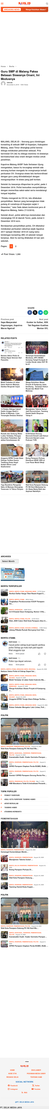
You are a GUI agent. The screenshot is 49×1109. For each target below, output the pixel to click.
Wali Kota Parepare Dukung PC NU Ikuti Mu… (20, 748)
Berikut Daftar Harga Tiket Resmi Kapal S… (27, 593)
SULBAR (12, 678)
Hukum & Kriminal (31, 628)
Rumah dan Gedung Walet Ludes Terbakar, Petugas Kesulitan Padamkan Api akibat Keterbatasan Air (11, 436)
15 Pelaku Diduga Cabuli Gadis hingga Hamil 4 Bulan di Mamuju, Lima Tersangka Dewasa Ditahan (12, 412)
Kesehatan (18, 609)
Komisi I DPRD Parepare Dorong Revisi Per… (28, 775)
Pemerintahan (19, 746)
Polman (32, 781)
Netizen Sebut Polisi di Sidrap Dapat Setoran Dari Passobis (11, 357)
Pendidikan (19, 781)
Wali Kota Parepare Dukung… (21, 878)
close (27, 1061)
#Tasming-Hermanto (13, 811)
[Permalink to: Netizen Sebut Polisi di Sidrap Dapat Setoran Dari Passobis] (12, 347)
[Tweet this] (35, 312)
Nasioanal (18, 753)
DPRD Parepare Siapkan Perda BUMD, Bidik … (28, 766)
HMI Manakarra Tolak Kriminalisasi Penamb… (28, 783)
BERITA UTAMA (19, 591)
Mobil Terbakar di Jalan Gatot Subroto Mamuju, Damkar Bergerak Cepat (10, 384)
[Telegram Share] (40, 312)
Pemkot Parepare (12, 795)
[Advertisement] (24, 38)
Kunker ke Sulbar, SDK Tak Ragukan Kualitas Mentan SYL (37, 324)
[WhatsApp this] (45, 312)
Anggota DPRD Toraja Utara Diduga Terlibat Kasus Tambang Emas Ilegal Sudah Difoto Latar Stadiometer (12, 462)
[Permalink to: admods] (3, 83)
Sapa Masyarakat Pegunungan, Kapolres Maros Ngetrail (11, 324)
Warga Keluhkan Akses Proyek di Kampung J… (27, 689)
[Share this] (29, 312)
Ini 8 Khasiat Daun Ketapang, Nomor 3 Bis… (27, 612)
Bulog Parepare (21, 865)
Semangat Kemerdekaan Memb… (14, 852)
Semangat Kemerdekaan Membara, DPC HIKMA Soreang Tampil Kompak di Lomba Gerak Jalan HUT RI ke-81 (36, 359)
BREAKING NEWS (30, 591)
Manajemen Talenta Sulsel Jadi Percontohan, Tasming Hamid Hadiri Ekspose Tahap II (37, 412)
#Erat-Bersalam (11, 803)
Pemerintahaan (9, 818)
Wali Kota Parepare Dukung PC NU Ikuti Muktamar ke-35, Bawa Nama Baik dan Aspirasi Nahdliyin (37, 488)
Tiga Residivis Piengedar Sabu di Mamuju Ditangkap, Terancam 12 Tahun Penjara (12, 487)
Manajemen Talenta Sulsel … (21, 859)
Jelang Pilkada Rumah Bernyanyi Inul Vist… (27, 630)
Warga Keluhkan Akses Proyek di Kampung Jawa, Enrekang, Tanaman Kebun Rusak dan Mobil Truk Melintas (37, 386)
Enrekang (13, 686)
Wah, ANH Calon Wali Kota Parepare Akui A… (28, 621)
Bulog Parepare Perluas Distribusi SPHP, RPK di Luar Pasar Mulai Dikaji (35, 460)
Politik (27, 619)
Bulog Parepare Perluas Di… (21, 869)
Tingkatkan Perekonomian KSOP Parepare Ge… (26, 602)
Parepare (9, 746)
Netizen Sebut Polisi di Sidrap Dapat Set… (18, 671)
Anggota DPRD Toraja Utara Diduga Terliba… (28, 699)
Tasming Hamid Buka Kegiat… (21, 887)
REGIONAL (32, 669)
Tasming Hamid (10, 807)
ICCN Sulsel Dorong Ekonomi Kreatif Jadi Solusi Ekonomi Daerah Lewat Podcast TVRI (37, 436)
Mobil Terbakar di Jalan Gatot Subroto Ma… (27, 680)
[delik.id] (24, 3)
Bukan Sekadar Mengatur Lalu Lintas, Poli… (27, 707)
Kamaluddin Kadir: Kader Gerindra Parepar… (28, 757)
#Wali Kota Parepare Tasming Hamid (19, 799)
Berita (11, 591)
